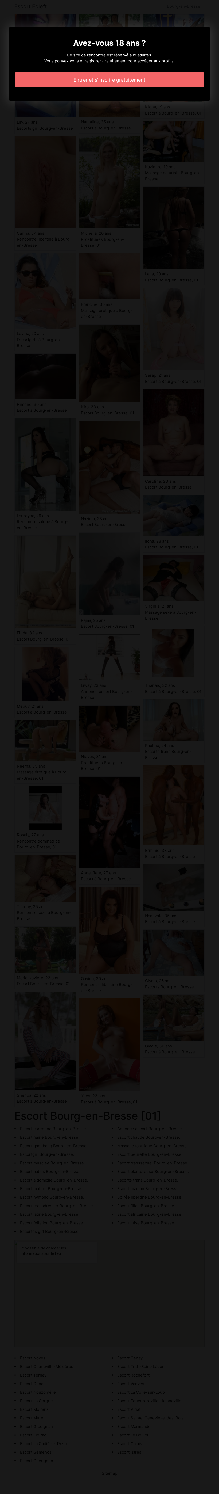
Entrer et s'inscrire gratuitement (109, 80)
